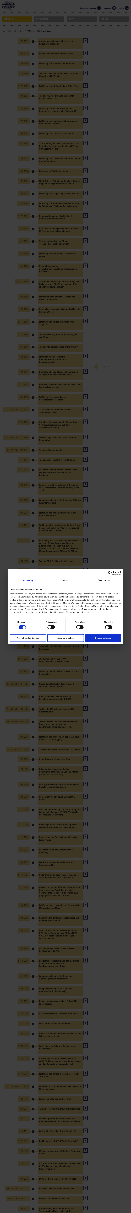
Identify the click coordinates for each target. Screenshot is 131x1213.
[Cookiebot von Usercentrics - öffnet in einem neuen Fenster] (110, 573)
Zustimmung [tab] (27, 580)
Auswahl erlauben (65, 638)
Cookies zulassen (103, 638)
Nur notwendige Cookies (28, 638)
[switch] (51, 627)
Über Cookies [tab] (104, 580)
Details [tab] (65, 580)
